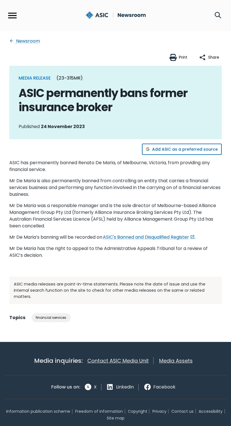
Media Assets (176, 360)
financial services (51, 317)
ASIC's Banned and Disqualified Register (146, 237)
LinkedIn (125, 387)
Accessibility (211, 411)
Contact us (182, 411)
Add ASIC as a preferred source (185, 149)
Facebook (164, 387)
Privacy (159, 411)
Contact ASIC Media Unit (118, 360)
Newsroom (27, 41)
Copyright (137, 411)
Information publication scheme (38, 411)
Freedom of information (99, 411)
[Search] (218, 15)
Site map (116, 418)
